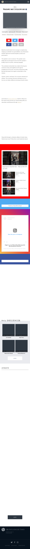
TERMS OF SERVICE (21, 545)
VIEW (24, 205)
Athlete (4, 34)
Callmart (19, 102)
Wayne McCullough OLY (17, 248)
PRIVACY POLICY (14, 545)
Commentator (18, 34)
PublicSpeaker (10, 34)
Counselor (25, 34)
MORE (15, 358)
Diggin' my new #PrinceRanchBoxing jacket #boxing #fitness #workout (15, 245)
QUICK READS (7, 545)
